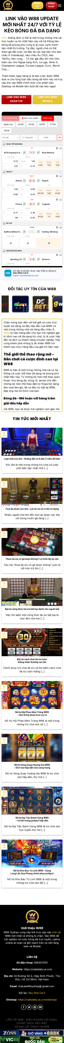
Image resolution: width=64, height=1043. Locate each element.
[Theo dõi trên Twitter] (29, 1007)
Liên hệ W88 (15, 1019)
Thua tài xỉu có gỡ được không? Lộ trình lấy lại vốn (32, 559)
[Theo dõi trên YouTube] (40, 1007)
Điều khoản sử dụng (41, 1019)
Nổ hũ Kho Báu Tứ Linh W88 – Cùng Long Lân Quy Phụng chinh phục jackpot (32, 872)
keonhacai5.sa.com (29, 275)
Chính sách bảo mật (32, 1023)
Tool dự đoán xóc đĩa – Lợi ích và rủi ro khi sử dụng (32, 509)
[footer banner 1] (32, 1033)
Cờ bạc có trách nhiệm (32, 1026)
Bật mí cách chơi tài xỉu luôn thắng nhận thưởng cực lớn (32, 660)
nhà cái (56, 932)
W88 (4, 37)
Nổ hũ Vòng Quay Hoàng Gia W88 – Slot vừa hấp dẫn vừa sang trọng (32, 766)
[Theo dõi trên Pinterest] (34, 1007)
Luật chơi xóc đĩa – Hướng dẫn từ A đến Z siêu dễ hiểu (32, 459)
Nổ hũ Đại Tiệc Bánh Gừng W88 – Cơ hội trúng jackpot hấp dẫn (32, 819)
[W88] (15, 5)
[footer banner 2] (32, 1039)
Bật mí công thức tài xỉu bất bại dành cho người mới (32, 609)
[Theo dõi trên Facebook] (23, 1007)
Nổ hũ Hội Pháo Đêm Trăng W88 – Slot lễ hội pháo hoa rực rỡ (32, 713)
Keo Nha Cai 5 (36, 992)
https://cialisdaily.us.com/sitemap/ (37, 999)
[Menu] (59, 5)
